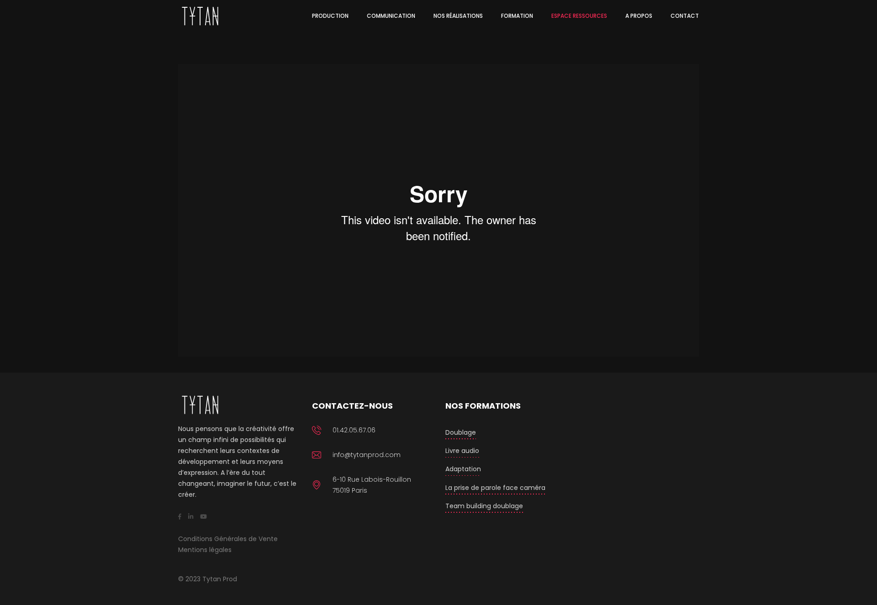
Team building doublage (484, 505)
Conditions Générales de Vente (228, 538)
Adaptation (463, 468)
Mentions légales (205, 549)
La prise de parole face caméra (495, 487)
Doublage (460, 432)
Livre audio (462, 450)
